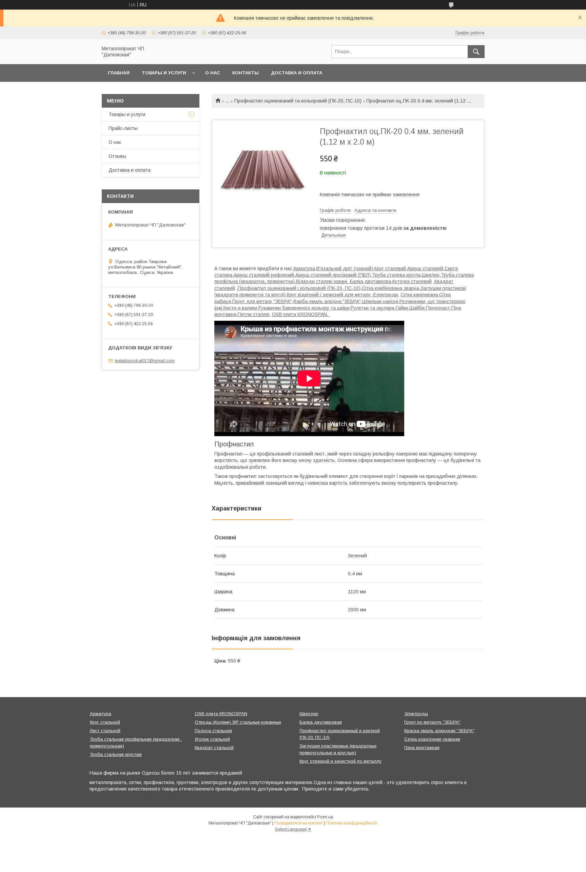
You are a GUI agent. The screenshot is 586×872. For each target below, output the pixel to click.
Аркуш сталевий (425, 268)
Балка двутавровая (320, 722)
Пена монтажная (422, 747)
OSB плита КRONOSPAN (221, 713)
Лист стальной (105, 730)
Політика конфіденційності (351, 823)
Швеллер (308, 713)
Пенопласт (438, 308)
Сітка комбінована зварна (390, 288)
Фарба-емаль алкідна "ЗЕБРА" (327, 301)
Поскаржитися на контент (298, 823)
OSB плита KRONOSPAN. (301, 314)
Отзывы (117, 156)
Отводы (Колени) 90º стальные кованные (238, 722)
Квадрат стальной (214, 747)
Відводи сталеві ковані (322, 281)
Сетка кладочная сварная (432, 739)
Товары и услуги (164, 72)
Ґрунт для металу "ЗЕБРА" (262, 301)
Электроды (416, 713)
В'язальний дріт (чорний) (344, 268)
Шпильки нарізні (380, 301)
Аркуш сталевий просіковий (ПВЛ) (333, 275)
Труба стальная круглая (116, 754)
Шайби (417, 308)
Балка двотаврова (370, 281)
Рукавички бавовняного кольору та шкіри (303, 308)
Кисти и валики (240, 308)
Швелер (431, 275)
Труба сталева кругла (396, 275)
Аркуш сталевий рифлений (264, 275)
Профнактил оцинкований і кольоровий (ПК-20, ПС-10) (299, 288)
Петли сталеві (253, 314)
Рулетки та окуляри (372, 308)
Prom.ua (325, 817)
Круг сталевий (390, 268)
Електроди (385, 294)
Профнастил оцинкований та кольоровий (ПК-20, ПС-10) (298, 101)
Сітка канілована (419, 294)
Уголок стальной (212, 739)
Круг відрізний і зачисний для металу (329, 294)
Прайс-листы (123, 128)
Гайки (402, 308)
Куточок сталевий (412, 281)
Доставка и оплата (296, 72)
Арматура (304, 268)
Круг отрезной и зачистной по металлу (340, 761)
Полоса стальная (213, 730)
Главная (119, 72)
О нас (212, 72)
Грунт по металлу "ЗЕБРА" (432, 722)
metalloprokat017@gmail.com (145, 360)
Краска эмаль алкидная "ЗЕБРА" (439, 730)
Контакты (245, 72)
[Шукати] (476, 51)
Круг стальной (105, 722)
